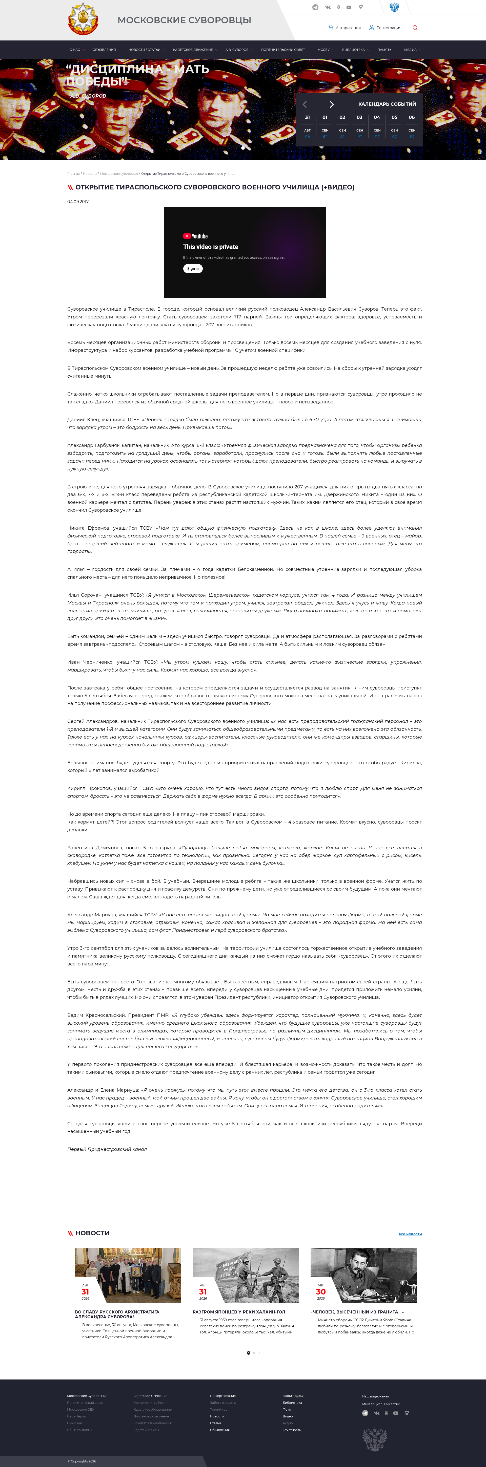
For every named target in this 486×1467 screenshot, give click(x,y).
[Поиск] (415, 27)
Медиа (410, 50)
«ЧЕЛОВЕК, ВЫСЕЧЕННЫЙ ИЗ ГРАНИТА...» (357, 1312)
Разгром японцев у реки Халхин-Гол (239, 1312)
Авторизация (348, 28)
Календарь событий (387, 104)
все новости (410, 1234)
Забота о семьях (223, 1402)
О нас (75, 50)
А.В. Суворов (237, 50)
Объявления (104, 50)
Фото (287, 1409)
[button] (243, 148)
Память (384, 50)
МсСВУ (324, 50)
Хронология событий (151, 1402)
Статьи (215, 1423)
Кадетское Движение (150, 1395)
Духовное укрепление (151, 1416)
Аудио (288, 1423)
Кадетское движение (193, 50)
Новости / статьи (144, 50)
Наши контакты (79, 1430)
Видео (288, 1416)
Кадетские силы (146, 1430)
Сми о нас (75, 1423)
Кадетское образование (153, 1409)
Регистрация (389, 28)
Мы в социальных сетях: (381, 1404)
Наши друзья (293, 1395)
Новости (217, 1416)
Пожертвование (223, 1395)
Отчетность (292, 1430)
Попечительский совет (283, 50)
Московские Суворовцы (184, 20)
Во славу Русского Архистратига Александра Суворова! (117, 1314)
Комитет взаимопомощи (153, 1423)
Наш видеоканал (375, 1396)
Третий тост (219, 1409)
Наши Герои (76, 1416)
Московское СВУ (80, 1409)
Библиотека (353, 50)
